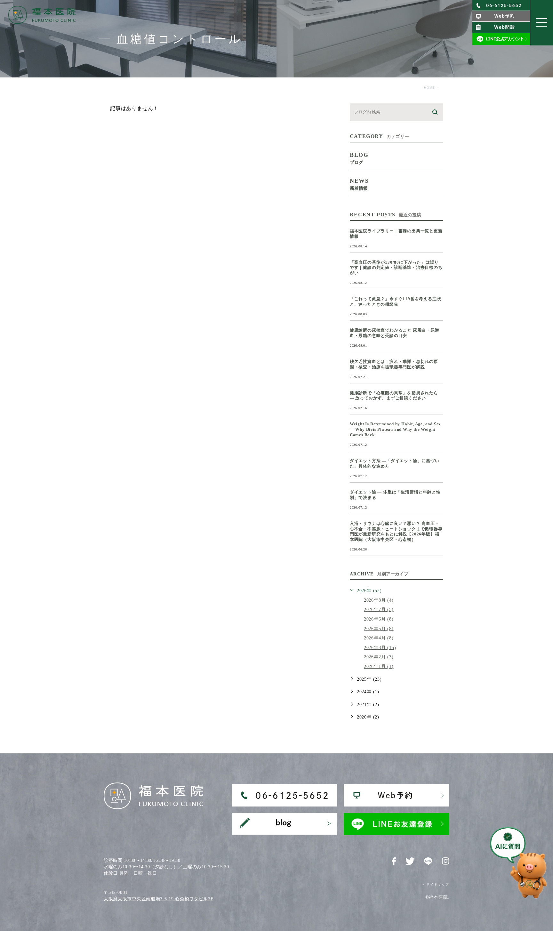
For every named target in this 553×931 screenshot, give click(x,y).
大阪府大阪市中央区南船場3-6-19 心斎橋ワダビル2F (158, 898)
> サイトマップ (435, 884)
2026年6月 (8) (379, 619)
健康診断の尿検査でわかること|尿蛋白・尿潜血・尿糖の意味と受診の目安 (394, 333)
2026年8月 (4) (379, 600)
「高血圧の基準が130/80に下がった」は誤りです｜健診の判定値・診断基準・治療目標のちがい (396, 268)
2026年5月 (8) (379, 628)
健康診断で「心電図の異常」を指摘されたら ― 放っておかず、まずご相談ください (394, 395)
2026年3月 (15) (380, 647)
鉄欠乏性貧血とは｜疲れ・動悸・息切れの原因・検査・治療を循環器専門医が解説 (394, 364)
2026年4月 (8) (379, 638)
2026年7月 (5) (379, 609)
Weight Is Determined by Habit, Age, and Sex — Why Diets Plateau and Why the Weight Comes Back (395, 429)
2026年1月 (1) (379, 666)
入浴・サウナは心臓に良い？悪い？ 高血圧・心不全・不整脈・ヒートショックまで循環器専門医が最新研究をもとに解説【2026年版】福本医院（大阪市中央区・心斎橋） (396, 531)
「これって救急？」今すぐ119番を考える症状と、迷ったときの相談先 (395, 301)
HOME (429, 87)
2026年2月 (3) (379, 656)
